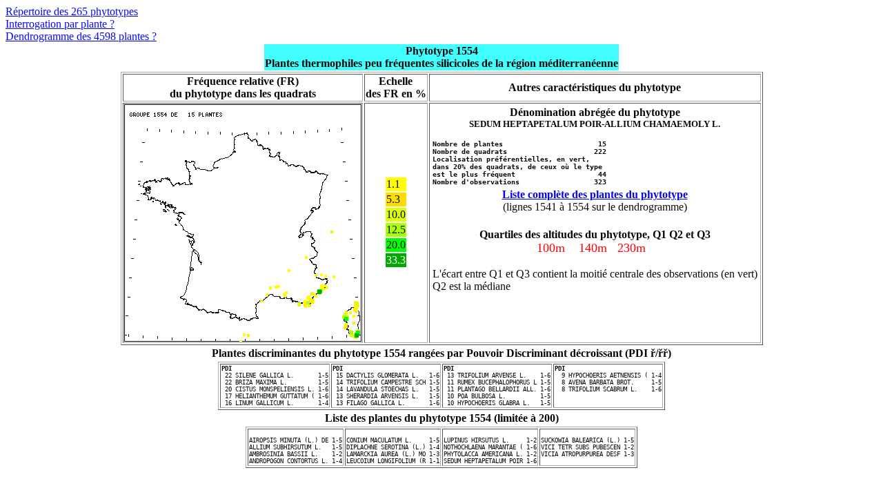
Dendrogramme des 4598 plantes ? (81, 36)
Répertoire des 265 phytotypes (72, 11)
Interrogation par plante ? (60, 24)
